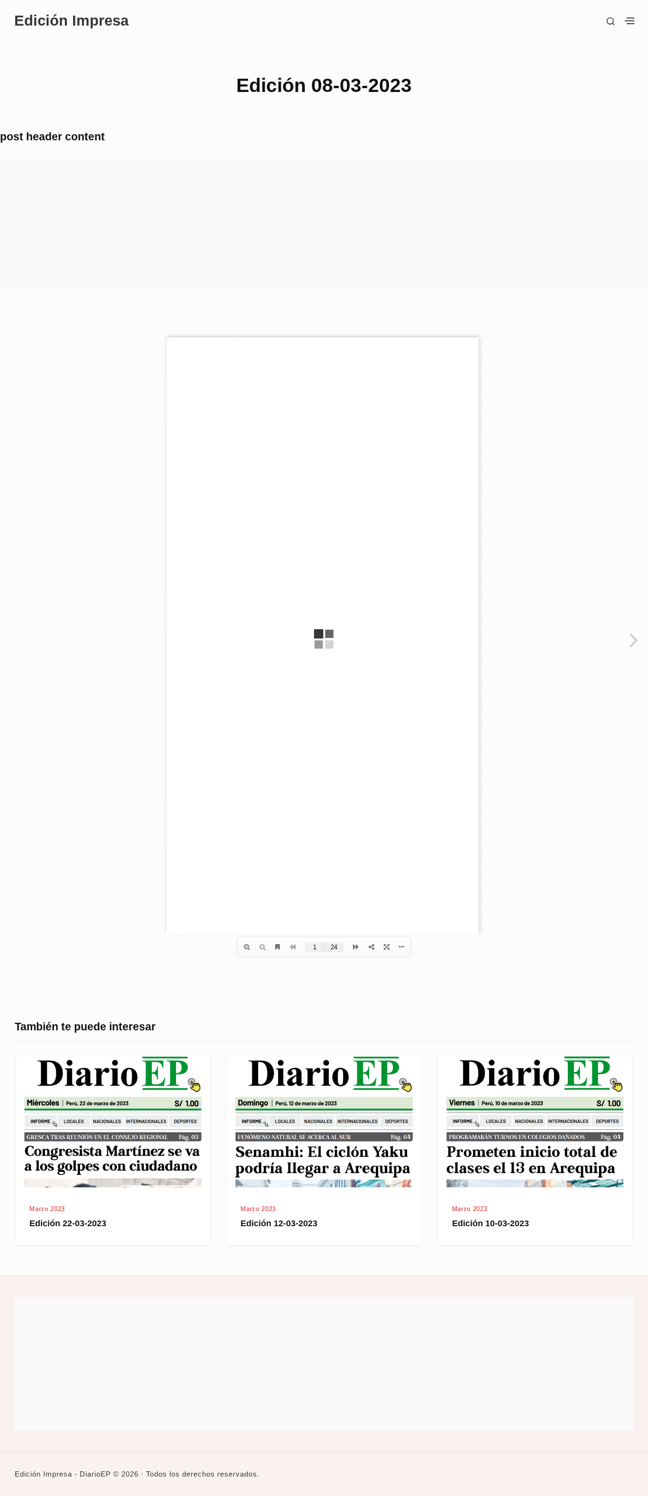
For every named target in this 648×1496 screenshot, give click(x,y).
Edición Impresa (71, 20)
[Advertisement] (284, 221)
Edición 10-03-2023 (490, 1223)
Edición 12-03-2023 (279, 1223)
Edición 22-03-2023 (67, 1223)
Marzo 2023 (47, 1208)
